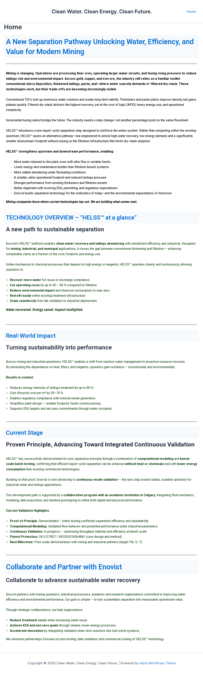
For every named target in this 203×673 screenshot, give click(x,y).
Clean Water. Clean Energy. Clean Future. (102, 11)
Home (191, 12)
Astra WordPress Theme (158, 663)
